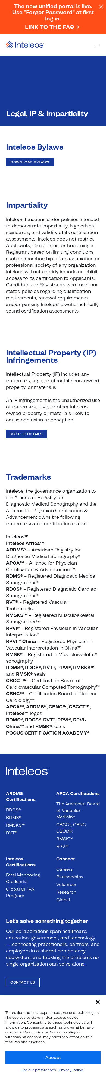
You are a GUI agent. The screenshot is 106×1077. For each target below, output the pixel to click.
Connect (65, 858)
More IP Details (26, 434)
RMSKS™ (16, 825)
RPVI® (62, 846)
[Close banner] (100, 7)
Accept (53, 1057)
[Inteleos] (25, 45)
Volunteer (66, 884)
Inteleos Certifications (21, 861)
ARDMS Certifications (21, 796)
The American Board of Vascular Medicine (78, 810)
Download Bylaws (29, 162)
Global (63, 899)
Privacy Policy (71, 1070)
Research (66, 892)
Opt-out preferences (38, 1070)
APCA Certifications (78, 793)
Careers (64, 869)
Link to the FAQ (49, 27)
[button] (98, 1002)
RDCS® (13, 809)
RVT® (11, 832)
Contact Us (22, 982)
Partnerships (69, 876)
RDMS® (13, 817)
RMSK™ (64, 838)
